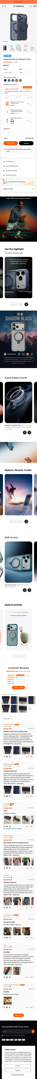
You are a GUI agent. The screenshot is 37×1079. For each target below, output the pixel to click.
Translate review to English (14, 828)
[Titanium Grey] (11, 121)
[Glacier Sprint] (9, 80)
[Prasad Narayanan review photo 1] (8, 750)
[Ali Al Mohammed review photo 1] (8, 931)
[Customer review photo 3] (26, 901)
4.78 (16, 671)
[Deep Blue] (12, 80)
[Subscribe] (33, 1031)
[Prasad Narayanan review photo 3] (26, 750)
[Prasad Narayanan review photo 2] (17, 750)
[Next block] (26, 304)
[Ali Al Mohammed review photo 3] (26, 931)
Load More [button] (18, 1015)
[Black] (13, 121)
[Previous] (25, 432)
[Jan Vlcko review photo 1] (8, 820)
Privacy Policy (28, 1061)
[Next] (29, 432)
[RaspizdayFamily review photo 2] (17, 861)
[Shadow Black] (5, 80)
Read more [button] (18, 743)
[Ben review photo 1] (8, 971)
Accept (17, 1066)
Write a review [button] (19, 687)
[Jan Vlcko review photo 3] (26, 820)
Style (20, 69)
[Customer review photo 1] (8, 901)
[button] (2, 6)
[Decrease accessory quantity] (31, 103)
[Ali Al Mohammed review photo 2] (17, 931)
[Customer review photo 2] (17, 901)
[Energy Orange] (16, 80)
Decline (17, 1070)
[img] (8, 729)
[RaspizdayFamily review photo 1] (8, 861)
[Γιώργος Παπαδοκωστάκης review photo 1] (8, 1001)
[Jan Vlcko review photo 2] (17, 820)
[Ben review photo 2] (17, 971)
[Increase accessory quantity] (31, 105)
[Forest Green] (20, 80)
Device (5, 69)
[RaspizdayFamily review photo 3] (26, 861)
